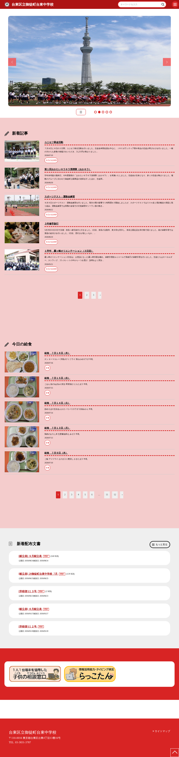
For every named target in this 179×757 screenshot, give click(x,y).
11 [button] (107, 494)
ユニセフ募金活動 (54, 142)
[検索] (162, 5)
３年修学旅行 (52, 223)
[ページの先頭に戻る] (175, 753)
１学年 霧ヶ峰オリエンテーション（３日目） (69, 251)
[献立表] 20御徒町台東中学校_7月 (38, 573)
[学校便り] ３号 (28, 591)
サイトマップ (162, 731)
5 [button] (111, 112)
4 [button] (107, 112)
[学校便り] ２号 (28, 626)
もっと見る (161, 544)
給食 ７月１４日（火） (57, 403)
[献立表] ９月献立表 (30, 556)
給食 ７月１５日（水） (57, 378)
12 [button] (115, 494)
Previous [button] (12, 62)
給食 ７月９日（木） (56, 452)
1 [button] (95, 112)
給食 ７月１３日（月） (57, 428)
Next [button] (167, 62)
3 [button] (103, 112)
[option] (89, 61)
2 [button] (99, 112)
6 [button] (92, 494)
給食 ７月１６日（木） (57, 353)
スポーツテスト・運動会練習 (60, 196)
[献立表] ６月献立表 (30, 609)
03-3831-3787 (23, 742)
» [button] (100, 295)
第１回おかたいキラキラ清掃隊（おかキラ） (68, 169)
